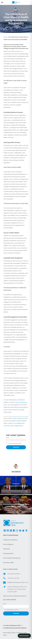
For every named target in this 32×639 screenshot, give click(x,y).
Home (5, 37)
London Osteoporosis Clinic (20, 418)
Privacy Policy (7, 633)
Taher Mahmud (9, 27)
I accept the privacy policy (14, 443)
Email (7, 437)
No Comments (24, 27)
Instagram (19, 423)
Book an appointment (16, 426)
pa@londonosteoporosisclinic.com (17, 582)
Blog (16, 10)
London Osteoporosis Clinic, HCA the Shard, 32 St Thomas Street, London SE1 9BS (17, 589)
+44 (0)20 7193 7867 (13, 578)
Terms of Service (17, 633)
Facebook (6, 426)
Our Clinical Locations (13, 574)
